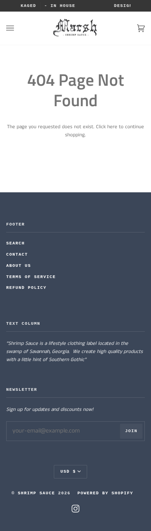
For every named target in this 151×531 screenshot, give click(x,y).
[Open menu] (17, 28)
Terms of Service (31, 277)
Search (15, 243)
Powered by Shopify (105, 493)
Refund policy (26, 287)
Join (131, 431)
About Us (18, 265)
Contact (17, 254)
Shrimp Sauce (36, 493)
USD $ (68, 471)
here (112, 127)
